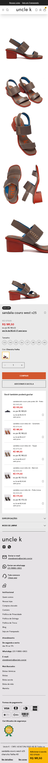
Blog (4, 627)
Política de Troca (9, 623)
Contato (6, 610)
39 (39, 342)
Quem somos (7, 597)
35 (16, 342)
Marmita (5, 688)
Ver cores (23, 759)
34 (10, 342)
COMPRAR (24, 376)
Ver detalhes (7, 759)
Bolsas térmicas (8, 671)
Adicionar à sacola (38, 752)
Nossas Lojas (14, 3)
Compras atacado (9, 606)
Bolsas (5, 675)
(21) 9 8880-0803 (14, 651)
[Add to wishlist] (45, 313)
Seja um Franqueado (30, 3)
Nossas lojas (7, 601)
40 (44, 342)
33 (4, 342)
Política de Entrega (10, 618)
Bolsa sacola (7, 680)
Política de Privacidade (12, 614)
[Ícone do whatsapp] (9, 546)
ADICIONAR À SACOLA (24, 384)
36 (21, 342)
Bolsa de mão (8, 684)
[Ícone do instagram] (4, 546)
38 (33, 342)
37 (27, 342)
